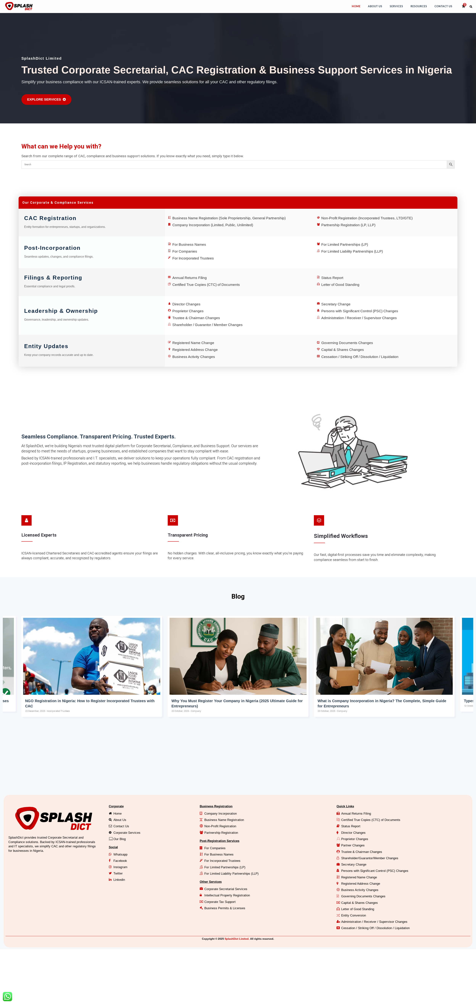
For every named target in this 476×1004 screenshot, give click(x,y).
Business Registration (216, 806)
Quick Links (345, 806)
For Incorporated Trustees (193, 258)
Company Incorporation (220, 813)
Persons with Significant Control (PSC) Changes (359, 311)
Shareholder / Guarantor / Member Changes (207, 325)
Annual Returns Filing (189, 278)
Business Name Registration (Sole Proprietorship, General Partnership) (229, 218)
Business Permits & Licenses (224, 908)
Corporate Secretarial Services (225, 889)
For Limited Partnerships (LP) (344, 244)
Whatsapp (120, 854)
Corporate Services (126, 832)
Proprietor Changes (188, 311)
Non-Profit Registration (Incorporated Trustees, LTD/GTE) (367, 218)
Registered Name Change (193, 343)
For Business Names (189, 244)
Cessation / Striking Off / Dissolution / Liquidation (359, 357)
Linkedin (119, 880)
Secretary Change (335, 304)
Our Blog (119, 839)
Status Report (332, 278)
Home (356, 6)
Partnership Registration (221, 832)
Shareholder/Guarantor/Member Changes (369, 858)
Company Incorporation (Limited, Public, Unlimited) (212, 225)
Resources (419, 6)
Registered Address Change (195, 350)
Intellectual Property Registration (227, 895)
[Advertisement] (114, 763)
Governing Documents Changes (347, 343)
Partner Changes (353, 845)
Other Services (211, 882)
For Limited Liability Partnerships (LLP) (352, 251)
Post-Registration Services (219, 841)
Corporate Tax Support (220, 902)
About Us (375, 6)
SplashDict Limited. (237, 938)
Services (396, 6)
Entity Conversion (353, 915)
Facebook (120, 861)
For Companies (184, 251)
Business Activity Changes (193, 357)
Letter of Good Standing (340, 285)
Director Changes (186, 304)
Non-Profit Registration (220, 826)
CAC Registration (50, 218)
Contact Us (443, 6)
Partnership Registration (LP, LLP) (348, 225)
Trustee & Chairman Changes (196, 318)
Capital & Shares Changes (342, 350)
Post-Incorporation (52, 248)
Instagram (120, 867)
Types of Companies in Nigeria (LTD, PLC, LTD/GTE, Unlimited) (373, 701)
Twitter (118, 873)
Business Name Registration (224, 820)
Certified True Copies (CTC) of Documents (206, 285)
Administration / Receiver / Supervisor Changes (359, 318)
